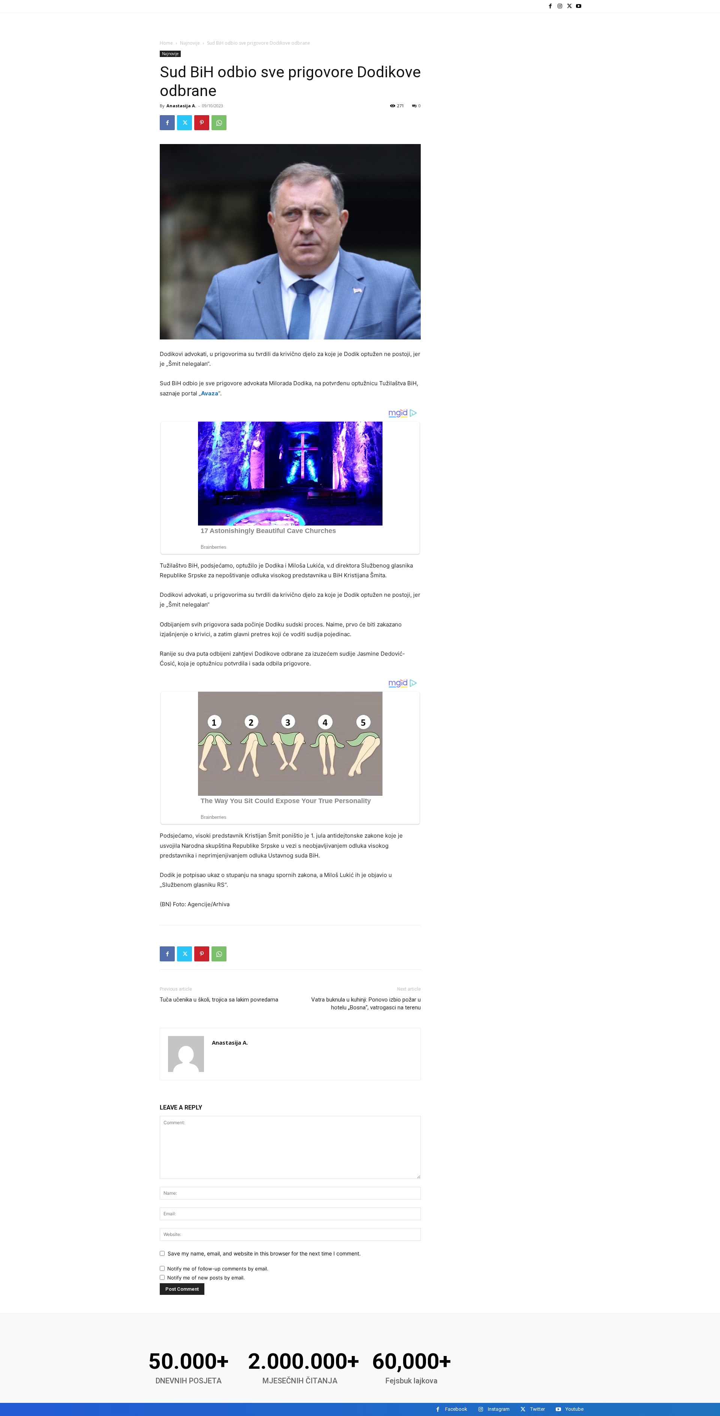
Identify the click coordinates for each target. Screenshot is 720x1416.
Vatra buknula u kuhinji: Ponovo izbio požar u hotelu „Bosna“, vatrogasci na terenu (366, 1003)
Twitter (537, 1409)
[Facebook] (550, 6)
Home (166, 43)
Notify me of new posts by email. (206, 1278)
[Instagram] (559, 6)
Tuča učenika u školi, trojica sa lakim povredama (219, 999)
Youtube (575, 1409)
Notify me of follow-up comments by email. (217, 1269)
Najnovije (190, 43)
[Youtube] (579, 6)
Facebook (456, 1409)
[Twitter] (569, 6)
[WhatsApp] (219, 122)
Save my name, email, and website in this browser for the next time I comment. (264, 1253)
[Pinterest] (201, 122)
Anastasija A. (181, 105)
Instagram (499, 1409)
